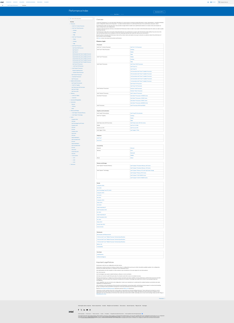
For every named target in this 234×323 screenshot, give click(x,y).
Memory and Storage (75, 110)
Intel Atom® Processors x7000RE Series (139, 95)
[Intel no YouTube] (87, 310)
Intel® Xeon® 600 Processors (78, 48)
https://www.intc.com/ (101, 294)
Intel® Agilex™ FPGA (135, 130)
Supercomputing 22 (75, 143)
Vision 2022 (74, 149)
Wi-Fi (132, 150)
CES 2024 (73, 135)
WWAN (132, 155)
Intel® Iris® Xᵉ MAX (75, 89)
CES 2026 (73, 121)
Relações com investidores (113, 305)
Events (72, 117)
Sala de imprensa (130, 305)
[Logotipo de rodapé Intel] (71, 311)
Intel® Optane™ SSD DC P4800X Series (139, 177)
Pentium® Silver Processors (78, 72)
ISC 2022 (73, 147)
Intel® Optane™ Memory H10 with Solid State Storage (142, 170)
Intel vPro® (74, 97)
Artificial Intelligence (101, 257)
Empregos (144, 305)
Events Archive (75, 155)
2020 (74, 160)
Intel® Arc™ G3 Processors (136, 47)
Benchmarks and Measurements (104, 234)
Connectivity (73, 102)
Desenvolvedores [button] (30, 2)
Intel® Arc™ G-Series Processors (78, 26)
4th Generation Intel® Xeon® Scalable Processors (82, 56)
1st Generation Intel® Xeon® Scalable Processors (82, 62)
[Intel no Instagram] (90, 310)
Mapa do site (138, 305)
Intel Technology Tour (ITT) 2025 (78, 123)
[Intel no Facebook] (79, 310)
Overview (72, 21)
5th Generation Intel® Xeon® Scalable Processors (82, 54)
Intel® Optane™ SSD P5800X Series (138, 175)
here (100, 38)
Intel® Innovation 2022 (76, 145)
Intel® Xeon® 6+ (75, 50)
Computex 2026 (75, 119)
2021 (74, 157)
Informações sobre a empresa (84, 305)
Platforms (73, 93)
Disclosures (73, 164)
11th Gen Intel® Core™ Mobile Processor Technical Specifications (111, 241)
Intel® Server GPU (75, 91)
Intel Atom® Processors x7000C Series (139, 100)
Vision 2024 (74, 133)
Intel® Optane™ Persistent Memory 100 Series (141, 168)
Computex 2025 (75, 125)
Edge (74, 34)
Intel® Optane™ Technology (77, 114)
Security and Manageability (76, 99)
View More (116, 14)
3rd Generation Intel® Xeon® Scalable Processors (82, 58)
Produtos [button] (8, 2)
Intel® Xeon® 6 (75, 52)
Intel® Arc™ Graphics (76, 85)
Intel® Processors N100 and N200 (138, 105)
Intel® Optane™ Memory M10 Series (138, 173)
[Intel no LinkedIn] (84, 310)
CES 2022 (73, 153)
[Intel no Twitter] (81, 310)
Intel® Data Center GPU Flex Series (78, 87)
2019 (74, 162)
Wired (73, 108)
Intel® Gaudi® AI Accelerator (77, 83)
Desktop (74, 30)
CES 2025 (73, 127)
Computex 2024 (75, 131)
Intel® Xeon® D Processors (78, 64)
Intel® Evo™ (99, 138)
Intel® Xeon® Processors (76, 45)
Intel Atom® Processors (76, 76)
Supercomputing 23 (75, 137)
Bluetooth (133, 153)
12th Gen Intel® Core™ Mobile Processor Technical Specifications (111, 239)
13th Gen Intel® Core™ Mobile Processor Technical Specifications (111, 237)
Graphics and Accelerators (76, 80)
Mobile (74, 32)
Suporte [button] (15, 2)
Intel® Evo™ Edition (75, 95)
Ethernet (73, 104)
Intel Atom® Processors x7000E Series (139, 98)
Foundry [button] (46, 2)
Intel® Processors (75, 78)
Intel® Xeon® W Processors (78, 66)
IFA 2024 (73, 129)
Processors (73, 23)
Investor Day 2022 (75, 151)
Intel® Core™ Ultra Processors (77, 28)
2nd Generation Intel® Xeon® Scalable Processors (82, 60)
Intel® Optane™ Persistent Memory (78, 112)
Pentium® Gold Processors (78, 70)
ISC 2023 (73, 141)
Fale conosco (123, 305)
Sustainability (100, 246)
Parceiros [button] (39, 2)
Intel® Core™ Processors (76, 37)
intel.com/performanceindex (92, 316)
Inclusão (104, 305)
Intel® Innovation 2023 (76, 139)
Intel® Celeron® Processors (77, 74)
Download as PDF (159, 12)
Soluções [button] (21, 2)
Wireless (74, 106)
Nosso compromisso (96, 305)
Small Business (100, 254)
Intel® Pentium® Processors (77, 68)
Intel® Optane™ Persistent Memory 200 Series (141, 165)
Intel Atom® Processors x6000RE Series (139, 103)
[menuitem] (2, 5)
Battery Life (99, 244)
